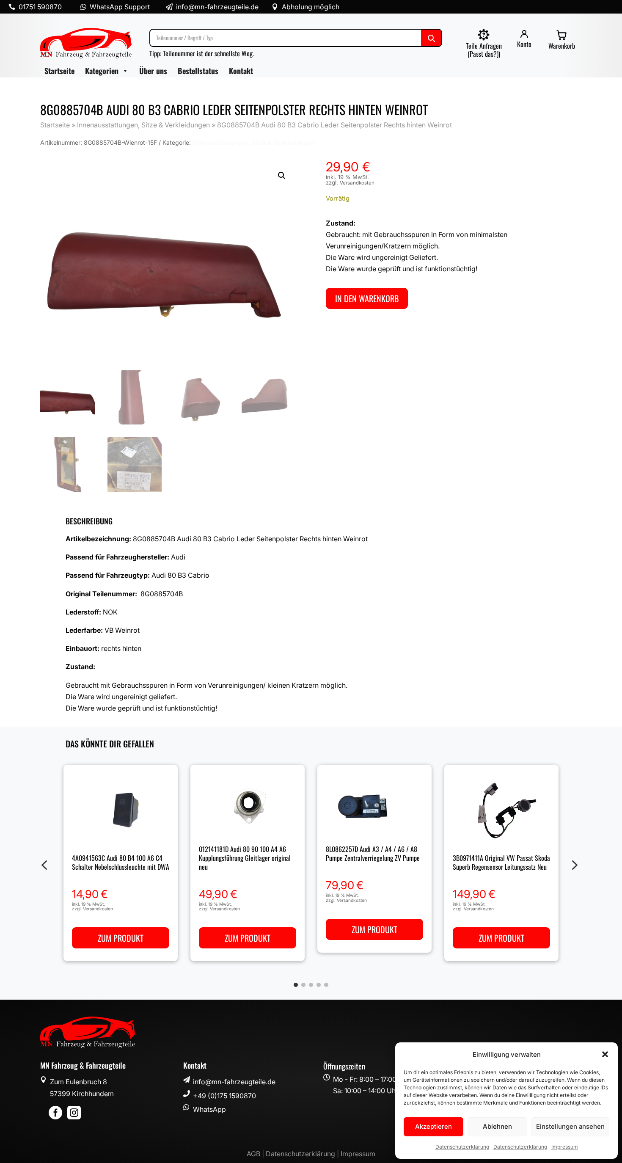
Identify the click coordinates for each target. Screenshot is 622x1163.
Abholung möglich (310, 7)
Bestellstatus (198, 70)
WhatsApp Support (120, 7)
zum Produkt (120, 938)
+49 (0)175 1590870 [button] (224, 1095)
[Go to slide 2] (303, 985)
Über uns (153, 70)
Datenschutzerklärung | (303, 1153)
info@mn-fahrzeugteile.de (234, 1082)
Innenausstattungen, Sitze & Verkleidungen (143, 125)
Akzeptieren (433, 1126)
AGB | (256, 1153)
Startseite (59, 70)
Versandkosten (357, 183)
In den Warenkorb (367, 298)
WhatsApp (209, 1109)
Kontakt (241, 70)
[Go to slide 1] (296, 985)
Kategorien (101, 70)
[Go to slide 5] (326, 985)
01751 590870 (40, 7)
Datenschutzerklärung (462, 1147)
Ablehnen (497, 1126)
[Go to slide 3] (311, 985)
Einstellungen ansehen (570, 1126)
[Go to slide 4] (319, 985)
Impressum (564, 1147)
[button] (605, 1054)
